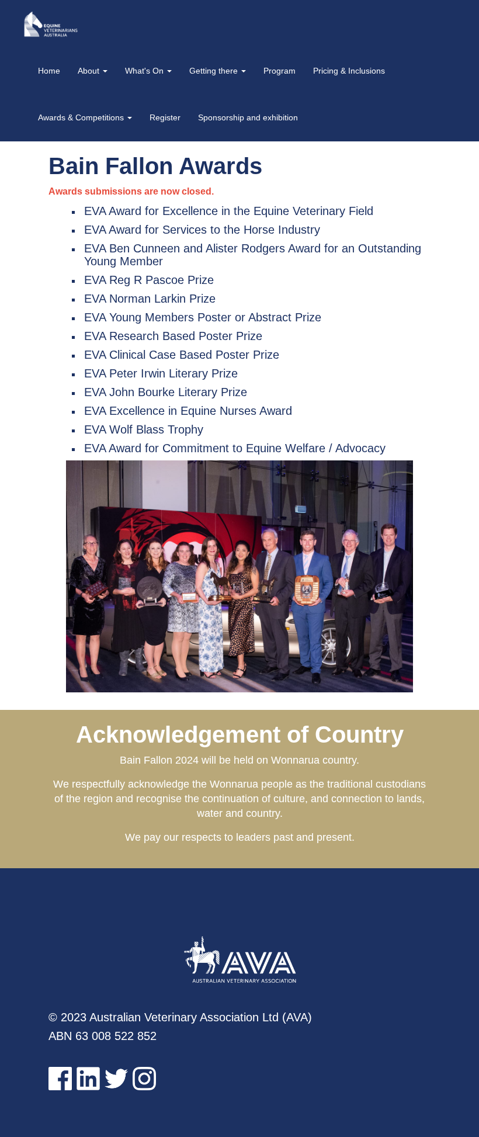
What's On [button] (145, 70)
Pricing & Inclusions (349, 70)
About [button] (90, 70)
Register (165, 117)
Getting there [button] (214, 70)
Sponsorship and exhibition (248, 117)
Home (49, 70)
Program (279, 70)
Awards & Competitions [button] (82, 117)
